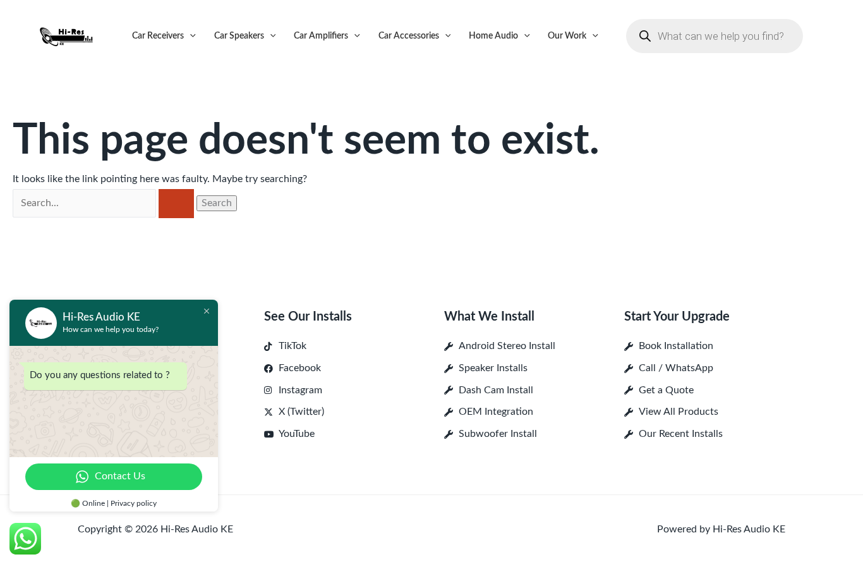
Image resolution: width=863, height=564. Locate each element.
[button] (190, 35)
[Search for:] (104, 203)
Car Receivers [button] (158, 35)
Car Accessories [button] (408, 35)
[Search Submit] (176, 203)
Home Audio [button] (493, 35)
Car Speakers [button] (239, 35)
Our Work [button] (567, 35)
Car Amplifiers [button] (321, 35)
